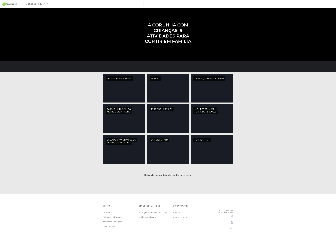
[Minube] (9, 4)
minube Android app (147, 217)
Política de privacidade (113, 217)
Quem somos (109, 226)
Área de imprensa (180, 217)
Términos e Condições (112, 222)
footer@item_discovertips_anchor (152, 212)
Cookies (106, 212)
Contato (176, 212)
